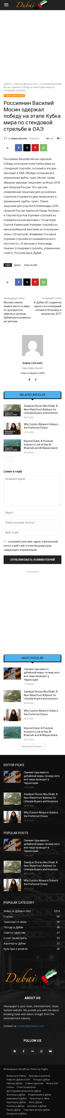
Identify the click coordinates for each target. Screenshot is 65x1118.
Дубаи (17, 265)
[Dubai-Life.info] (6, 138)
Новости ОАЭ (30, 265)
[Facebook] (18, 147)
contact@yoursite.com (31, 1026)
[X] (27, 147)
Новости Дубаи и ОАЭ (25, 83)
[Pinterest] (35, 147)
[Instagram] (41, 1051)
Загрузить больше (31, 746)
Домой (7, 83)
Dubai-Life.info (19, 138)
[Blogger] (14, 1051)
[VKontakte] (50, 1051)
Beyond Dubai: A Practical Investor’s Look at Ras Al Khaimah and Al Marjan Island (40, 444)
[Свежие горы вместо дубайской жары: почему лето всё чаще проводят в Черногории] (12, 673)
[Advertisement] (32, 44)
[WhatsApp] (43, 147)
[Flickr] (32, 1051)
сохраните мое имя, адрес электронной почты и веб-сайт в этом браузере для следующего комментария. (31, 545)
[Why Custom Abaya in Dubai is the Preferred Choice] (12, 429)
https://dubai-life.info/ (32, 368)
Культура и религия (10, 432)
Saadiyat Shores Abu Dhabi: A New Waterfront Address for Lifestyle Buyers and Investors (41, 409)
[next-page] (11, 459)
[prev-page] (6, 459)
